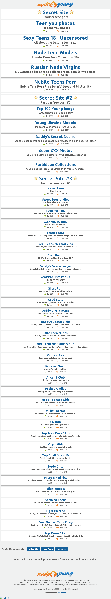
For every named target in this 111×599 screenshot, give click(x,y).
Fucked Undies (55, 388)
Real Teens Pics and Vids (55, 244)
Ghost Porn (55, 288)
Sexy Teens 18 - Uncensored (55, 38)
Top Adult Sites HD (55, 455)
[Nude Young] (55, 4)
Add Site (62, 593)
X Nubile (55, 422)
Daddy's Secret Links (55, 321)
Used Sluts (55, 299)
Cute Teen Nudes (55, 333)
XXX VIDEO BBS (55, 221)
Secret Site (56, 12)
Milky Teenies (55, 410)
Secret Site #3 (55, 178)
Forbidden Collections (55, 164)
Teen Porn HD (55, 210)
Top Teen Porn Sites (55, 433)
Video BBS (34, 549)
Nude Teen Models (55, 52)
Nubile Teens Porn (55, 82)
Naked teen (55, 188)
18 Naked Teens (55, 366)
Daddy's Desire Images (55, 266)
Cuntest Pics (55, 355)
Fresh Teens (55, 232)
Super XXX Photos (55, 150)
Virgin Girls (55, 444)
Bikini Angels (55, 488)
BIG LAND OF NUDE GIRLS (55, 344)
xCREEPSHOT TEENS (56, 277)
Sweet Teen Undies (55, 199)
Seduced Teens (55, 499)
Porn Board (56, 255)
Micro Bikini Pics (55, 477)
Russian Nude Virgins (55, 67)
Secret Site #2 (55, 98)
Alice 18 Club (55, 377)
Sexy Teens (47, 549)
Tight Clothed (55, 511)
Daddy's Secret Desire (56, 136)
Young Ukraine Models (55, 122)
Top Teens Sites (56, 533)
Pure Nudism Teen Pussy (55, 522)
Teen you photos (55, 23)
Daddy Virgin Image (55, 310)
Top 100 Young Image (55, 109)
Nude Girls (55, 466)
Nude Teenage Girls (55, 399)
